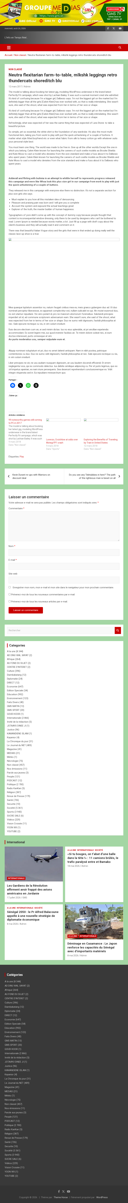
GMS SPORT (13, 710)
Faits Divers (13, 702)
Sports (10, 811)
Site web (13, 573)
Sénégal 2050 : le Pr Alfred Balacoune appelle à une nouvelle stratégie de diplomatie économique (33, 915)
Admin (27, 86)
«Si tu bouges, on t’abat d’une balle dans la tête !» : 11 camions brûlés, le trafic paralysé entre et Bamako (92, 857)
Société (11, 807)
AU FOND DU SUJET (17, 663)
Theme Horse (61, 1197)
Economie (12, 686)
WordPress (102, 1197)
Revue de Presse (15, 796)
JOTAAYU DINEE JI (16, 725)
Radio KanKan (14, 788)
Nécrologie (12, 761)
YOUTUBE (12, 831)
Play (22, 456)
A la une (11, 651)
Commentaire (16, 508)
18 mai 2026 (73, 866)
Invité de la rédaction (17, 721)
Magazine (12, 749)
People (10, 776)
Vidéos (10, 819)
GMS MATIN (13, 706)
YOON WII (12, 827)
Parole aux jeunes (16, 772)
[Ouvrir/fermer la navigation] (9, 47)
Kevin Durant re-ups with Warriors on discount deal (31, 476)
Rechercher (118, 630)
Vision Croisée (14, 823)
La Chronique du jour (17, 741)
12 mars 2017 (15, 86)
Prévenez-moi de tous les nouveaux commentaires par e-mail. (43, 594)
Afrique (11, 659)
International (16, 842)
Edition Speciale (15, 690)
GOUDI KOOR (13, 714)
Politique (11, 784)
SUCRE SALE (13, 815)
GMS (24, 897)
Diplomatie (12, 678)
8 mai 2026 (12, 924)
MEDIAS (11, 753)
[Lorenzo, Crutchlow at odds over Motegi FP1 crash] (63, 428)
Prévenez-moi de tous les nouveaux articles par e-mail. (39, 601)
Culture (10, 671)
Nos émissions (14, 768)
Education (12, 694)
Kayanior (11, 737)
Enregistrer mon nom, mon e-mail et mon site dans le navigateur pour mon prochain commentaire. (63, 587)
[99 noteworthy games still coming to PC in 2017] (27, 432)
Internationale (14, 717)
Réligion (11, 792)
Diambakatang (14, 674)
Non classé (15, 69)
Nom (12, 546)
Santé (10, 800)
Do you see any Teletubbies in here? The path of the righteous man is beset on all (92, 476)
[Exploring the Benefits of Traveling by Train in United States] (101, 428)
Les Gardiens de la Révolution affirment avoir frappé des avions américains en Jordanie (29, 889)
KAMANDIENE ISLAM (17, 733)
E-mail (13, 560)
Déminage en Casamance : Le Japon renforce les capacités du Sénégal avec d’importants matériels (92, 947)
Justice (11, 729)
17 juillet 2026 (14, 897)
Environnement (14, 698)
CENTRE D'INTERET (17, 667)
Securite (11, 804)
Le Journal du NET (16, 745)
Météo (10, 757)
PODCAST (12, 780)
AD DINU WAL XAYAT (18, 655)
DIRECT (11, 682)
